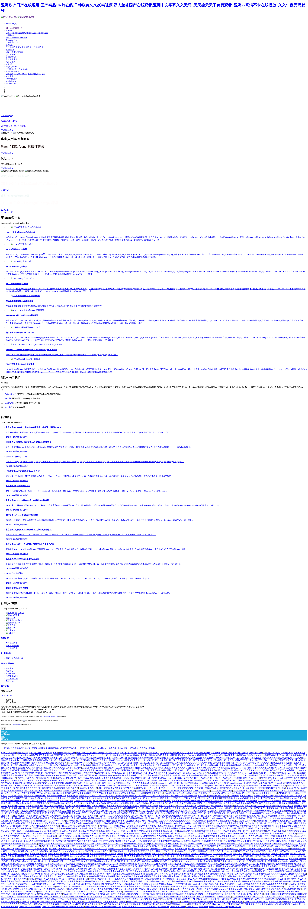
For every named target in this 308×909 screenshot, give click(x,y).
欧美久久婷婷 (102, 813)
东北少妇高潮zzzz (243, 838)
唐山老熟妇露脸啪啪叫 (242, 780)
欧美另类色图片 (217, 851)
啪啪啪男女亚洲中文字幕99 (100, 899)
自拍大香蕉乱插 (188, 897)
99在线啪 (240, 821)
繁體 (3, 729)
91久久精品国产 (214, 864)
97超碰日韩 (119, 846)
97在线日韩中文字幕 (72, 755)
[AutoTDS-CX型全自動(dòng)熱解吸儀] (27, 310)
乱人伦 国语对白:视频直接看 (30, 869)
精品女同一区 (170, 783)
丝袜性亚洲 (19, 816)
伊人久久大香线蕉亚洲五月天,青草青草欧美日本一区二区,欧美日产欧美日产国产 (192, 816)
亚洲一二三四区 (167, 849)
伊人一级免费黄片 (110, 902)
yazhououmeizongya (191, 886)
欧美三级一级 (39, 889)
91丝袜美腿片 (213, 765)
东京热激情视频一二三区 (32, 793)
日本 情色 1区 (51, 866)
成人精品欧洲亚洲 (81, 785)
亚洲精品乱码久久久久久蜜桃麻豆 (109, 844)
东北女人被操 (116, 891)
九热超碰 (255, 884)
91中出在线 (24, 902)
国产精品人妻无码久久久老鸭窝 (57, 793)
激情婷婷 (247, 854)
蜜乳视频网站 (237, 902)
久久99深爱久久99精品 (75, 871)
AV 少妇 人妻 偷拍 (108, 904)
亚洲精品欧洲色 (275, 902)
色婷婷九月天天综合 (146, 851)
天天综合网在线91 (19, 808)
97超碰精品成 (247, 793)
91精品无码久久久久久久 (252, 876)
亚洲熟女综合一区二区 (148, 808)
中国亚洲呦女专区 (177, 907)
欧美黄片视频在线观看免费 (92, 884)
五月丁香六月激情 (176, 818)
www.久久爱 (118, 856)
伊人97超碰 (14, 811)
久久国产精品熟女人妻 (111, 907)
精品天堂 (291, 785)
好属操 (68, 806)
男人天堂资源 (167, 899)
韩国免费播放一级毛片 (106, 859)
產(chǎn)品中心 (7, 663)
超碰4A (40, 798)
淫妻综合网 (203, 907)
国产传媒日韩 (194, 798)
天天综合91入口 (83, 861)
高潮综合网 (16, 876)
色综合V (31, 879)
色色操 (55, 753)
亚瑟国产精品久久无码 (295, 783)
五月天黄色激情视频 (75, 798)
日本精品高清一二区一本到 (285, 773)
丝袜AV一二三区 (115, 768)
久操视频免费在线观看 (131, 874)
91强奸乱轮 (36, 813)
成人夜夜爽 (127, 773)
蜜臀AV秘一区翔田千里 (11, 801)
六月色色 (219, 881)
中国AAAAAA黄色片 (188, 811)
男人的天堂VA (181, 849)
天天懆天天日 (106, 856)
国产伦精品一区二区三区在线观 (258, 785)
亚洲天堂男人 (157, 793)
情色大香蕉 (291, 811)
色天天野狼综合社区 (105, 798)
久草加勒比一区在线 (12, 818)
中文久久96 (117, 773)
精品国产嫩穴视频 (49, 788)
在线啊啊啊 (94, 831)
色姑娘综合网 (284, 793)
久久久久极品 (300, 874)
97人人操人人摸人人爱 (100, 851)
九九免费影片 (109, 897)
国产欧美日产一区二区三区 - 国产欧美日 (258, 899)
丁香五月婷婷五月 (132, 899)
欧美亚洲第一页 (204, 755)
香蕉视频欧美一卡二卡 (274, 879)
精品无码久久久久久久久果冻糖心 (43, 765)
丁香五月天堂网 (269, 836)
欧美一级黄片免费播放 (174, 856)
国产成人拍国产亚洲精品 (58, 854)
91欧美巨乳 (56, 897)
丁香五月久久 (192, 907)
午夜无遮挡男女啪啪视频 (40, 897)
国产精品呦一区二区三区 (201, 780)
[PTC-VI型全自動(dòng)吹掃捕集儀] (26, 227)
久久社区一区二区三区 (242, 861)
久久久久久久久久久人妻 (123, 816)
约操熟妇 (163, 864)
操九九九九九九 (47, 876)
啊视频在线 (23, 851)
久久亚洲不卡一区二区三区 (187, 760)
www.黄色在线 (100, 833)
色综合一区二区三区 (223, 778)
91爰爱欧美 (185, 854)
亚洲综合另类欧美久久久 (174, 768)
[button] (5, 212)
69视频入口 (258, 894)
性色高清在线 (53, 856)
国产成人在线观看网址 (45, 770)
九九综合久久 (144, 798)
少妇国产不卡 (246, 811)
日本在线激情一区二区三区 (194, 765)
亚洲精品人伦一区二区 (219, 831)
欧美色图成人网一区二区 (106, 894)
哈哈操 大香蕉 (75, 773)
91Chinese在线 (34, 846)
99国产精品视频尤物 (190, 871)
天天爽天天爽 (23, 897)
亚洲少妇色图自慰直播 (75, 821)
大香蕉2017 (248, 844)
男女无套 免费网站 (34, 864)
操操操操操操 (212, 879)
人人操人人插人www (186, 770)
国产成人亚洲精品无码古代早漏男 (22, 798)
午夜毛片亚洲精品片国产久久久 (87, 778)
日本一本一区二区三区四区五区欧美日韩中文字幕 (233, 904)
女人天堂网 (87, 811)
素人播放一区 (183, 755)
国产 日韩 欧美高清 (123, 823)
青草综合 (136, 823)
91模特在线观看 (77, 765)
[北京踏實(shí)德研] (154, 17)
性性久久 (291, 856)
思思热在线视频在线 (38, 854)
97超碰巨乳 (189, 785)
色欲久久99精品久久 (278, 775)
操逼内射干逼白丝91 (30, 876)
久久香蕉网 (289, 770)
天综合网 (298, 806)
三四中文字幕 (258, 897)
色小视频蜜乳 (168, 879)
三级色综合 (12, 884)
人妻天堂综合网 (203, 806)
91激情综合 (34, 902)
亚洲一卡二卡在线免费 (130, 861)
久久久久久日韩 (121, 879)
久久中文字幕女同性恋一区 (65, 775)
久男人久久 (15, 755)
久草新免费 (77, 833)
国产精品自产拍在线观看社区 (252, 871)
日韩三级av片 (278, 813)
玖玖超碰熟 (258, 818)
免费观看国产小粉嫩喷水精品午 (103, 854)
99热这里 (50, 763)
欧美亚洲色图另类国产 (118, 813)
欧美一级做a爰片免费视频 (209, 861)
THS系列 (8, 407)
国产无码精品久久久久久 (258, 763)
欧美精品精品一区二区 (294, 879)
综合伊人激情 (27, 889)
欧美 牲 (81, 881)
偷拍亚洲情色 (249, 869)
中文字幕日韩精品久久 (33, 791)
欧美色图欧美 (252, 775)
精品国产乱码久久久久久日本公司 (74, 856)
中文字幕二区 (7, 894)
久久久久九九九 (58, 871)
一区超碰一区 (91, 808)
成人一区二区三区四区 (278, 859)
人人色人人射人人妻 (272, 803)
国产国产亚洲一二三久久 (290, 758)
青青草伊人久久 (230, 881)
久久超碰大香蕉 (62, 823)
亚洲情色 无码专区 (130, 841)
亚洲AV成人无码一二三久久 (84, 813)
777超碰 (85, 768)
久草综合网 (84, 788)
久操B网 (235, 871)
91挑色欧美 (296, 881)
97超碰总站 (25, 755)
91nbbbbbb (159, 783)
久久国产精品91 (76, 823)
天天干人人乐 (267, 866)
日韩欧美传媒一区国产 (19, 826)
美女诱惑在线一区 (119, 758)
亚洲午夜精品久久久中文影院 (139, 902)
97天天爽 (202, 811)
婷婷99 (148, 793)
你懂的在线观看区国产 (156, 803)
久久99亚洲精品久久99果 (115, 793)
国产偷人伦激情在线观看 (230, 891)
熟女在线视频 (141, 889)
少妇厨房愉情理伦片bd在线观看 (132, 803)
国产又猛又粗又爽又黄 (124, 889)
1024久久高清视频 (8, 753)
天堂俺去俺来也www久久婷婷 (229, 844)
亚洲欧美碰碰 (93, 760)
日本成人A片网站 (123, 876)
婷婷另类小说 (293, 775)
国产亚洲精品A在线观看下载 (294, 869)
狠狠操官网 (119, 775)
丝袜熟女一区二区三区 (140, 763)
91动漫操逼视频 (130, 851)
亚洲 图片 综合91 (224, 897)
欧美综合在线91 (216, 818)
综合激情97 (120, 798)
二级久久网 (249, 821)
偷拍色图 (77, 816)
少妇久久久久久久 (290, 844)
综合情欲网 (295, 871)
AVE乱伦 (25, 801)
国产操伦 (50, 778)
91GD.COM (102, 849)
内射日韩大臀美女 (83, 780)
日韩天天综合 (163, 907)
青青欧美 (234, 755)
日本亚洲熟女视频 (242, 803)
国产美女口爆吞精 (247, 755)
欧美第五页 (279, 770)
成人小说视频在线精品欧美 (76, 899)
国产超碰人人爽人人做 (163, 874)
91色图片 (268, 849)
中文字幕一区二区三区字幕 (68, 884)
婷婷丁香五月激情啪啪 (40, 755)
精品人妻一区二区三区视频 (189, 826)
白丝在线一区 (27, 861)
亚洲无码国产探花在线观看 (62, 874)
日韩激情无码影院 (146, 828)
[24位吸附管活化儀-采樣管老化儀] (25, 296)
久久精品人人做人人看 (222, 854)
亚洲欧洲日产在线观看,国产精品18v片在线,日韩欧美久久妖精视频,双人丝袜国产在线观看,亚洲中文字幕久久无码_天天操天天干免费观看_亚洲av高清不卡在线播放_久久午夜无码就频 (78, 748)
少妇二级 (46, 907)
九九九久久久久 (83, 891)
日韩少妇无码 (202, 773)
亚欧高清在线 (25, 907)
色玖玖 (154, 778)
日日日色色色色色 (11, 904)
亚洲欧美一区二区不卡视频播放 (14, 765)
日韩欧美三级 (53, 801)
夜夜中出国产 (131, 798)
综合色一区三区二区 (77, 886)
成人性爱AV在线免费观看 (35, 796)
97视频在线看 (157, 785)
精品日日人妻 (168, 758)
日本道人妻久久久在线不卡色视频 (116, 778)
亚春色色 (60, 828)
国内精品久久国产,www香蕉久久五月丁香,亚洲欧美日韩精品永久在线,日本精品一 (140, 884)
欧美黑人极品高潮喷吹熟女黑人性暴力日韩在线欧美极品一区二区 (162, 838)
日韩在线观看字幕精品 (279, 763)
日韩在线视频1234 (76, 808)
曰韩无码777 (62, 889)
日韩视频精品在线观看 (138, 818)
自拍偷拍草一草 (264, 891)
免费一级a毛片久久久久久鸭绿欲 (172, 808)
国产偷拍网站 (113, 803)
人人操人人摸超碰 (210, 889)
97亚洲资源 (166, 775)
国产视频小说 (27, 785)
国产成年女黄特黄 (172, 876)
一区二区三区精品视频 (194, 891)
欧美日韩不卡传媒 (22, 828)
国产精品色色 (161, 904)
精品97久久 (276, 765)
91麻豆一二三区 (151, 864)
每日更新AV (229, 803)
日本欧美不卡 (212, 808)
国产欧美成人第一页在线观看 (39, 833)
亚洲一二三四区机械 (282, 866)
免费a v (283, 876)
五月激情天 (76, 811)
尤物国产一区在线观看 (104, 823)
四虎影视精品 (157, 768)
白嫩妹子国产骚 (174, 864)
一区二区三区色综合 (116, 828)
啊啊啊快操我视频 (27, 770)
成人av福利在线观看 (234, 869)
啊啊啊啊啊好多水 (93, 765)
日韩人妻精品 (282, 841)
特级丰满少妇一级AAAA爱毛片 (100, 846)
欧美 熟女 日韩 (16, 821)
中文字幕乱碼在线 (29, 818)
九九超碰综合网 (32, 768)
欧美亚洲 (198, 758)
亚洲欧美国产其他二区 (125, 785)
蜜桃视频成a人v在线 (222, 902)
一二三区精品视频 (226, 775)
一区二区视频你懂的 (37, 884)
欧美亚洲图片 (59, 861)
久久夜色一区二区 (245, 773)
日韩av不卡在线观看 (46, 818)
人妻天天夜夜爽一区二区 (191, 889)
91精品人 (80, 864)
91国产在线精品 (246, 796)
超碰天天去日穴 (261, 760)
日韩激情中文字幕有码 (96, 886)
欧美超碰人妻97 (180, 899)
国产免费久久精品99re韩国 (213, 826)
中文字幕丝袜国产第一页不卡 (101, 879)
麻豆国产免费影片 (15, 796)
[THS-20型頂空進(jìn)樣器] (22, 244)
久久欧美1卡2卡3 (79, 904)
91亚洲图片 (94, 856)
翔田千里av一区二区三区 (282, 806)
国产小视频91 (52, 780)
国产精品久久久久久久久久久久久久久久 (139, 907)
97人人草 (142, 765)
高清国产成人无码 (264, 823)
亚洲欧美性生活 (65, 849)
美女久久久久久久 (246, 770)
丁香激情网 (223, 833)
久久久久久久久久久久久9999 (181, 821)
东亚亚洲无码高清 (217, 785)
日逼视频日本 (64, 765)
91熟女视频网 (25, 813)
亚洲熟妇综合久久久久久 (210, 841)
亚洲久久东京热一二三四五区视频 (56, 813)
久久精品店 (51, 889)
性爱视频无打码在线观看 (128, 894)
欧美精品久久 (232, 849)
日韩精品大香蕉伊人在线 (167, 811)
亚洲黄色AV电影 (243, 886)
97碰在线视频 (147, 874)
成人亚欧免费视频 (171, 844)
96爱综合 (201, 808)
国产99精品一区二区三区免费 (273, 838)
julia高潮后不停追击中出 (77, 876)
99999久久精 (296, 851)
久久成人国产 (84, 851)
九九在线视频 (278, 833)
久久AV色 (10, 828)
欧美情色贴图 (228, 866)
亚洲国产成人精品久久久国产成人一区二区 (240, 864)
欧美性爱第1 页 (56, 864)
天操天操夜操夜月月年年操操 (140, 758)
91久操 (60, 881)
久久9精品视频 (156, 844)
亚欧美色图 (50, 823)
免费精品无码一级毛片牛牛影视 (216, 758)
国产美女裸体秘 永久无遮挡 (15, 879)
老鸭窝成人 (104, 826)
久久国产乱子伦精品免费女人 (104, 763)
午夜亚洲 (17, 844)
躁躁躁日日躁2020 (33, 859)
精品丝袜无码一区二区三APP (102, 785)
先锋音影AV (137, 869)
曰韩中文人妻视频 (104, 773)
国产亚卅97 (44, 816)
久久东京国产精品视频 (188, 831)
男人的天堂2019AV (67, 780)
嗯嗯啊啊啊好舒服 (129, 864)
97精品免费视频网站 (226, 821)
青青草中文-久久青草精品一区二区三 (232, 836)
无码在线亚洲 (142, 791)
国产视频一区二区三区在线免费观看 (29, 866)
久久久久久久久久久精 (49, 826)
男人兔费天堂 (93, 904)
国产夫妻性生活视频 (293, 796)
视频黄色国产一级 (43, 821)
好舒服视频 (79, 801)
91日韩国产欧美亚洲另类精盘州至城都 (188, 801)
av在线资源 (42, 856)
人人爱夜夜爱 (169, 813)
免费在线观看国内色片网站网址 (101, 876)
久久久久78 (291, 788)
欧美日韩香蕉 (132, 828)
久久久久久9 (240, 775)
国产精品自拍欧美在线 (124, 801)
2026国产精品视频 (217, 859)
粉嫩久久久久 (258, 768)
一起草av (66, 758)
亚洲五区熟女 (62, 886)
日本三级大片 (122, 904)
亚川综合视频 (62, 773)
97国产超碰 (234, 796)
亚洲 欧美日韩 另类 (247, 823)
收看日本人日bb (297, 861)
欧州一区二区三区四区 (204, 778)
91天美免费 (265, 854)
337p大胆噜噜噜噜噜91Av (102, 775)
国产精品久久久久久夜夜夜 (181, 753)
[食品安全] (10, 625)
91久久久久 (282, 836)
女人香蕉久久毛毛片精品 (24, 899)
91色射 (62, 821)
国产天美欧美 (72, 796)
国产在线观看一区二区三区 (101, 838)
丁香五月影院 (257, 803)
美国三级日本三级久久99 (158, 821)
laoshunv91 (99, 770)
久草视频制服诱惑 (249, 891)
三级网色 (32, 811)
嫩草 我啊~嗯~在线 (67, 753)
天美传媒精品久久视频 (136, 833)
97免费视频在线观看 (297, 859)
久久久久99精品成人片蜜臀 (282, 874)
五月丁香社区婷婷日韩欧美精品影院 (270, 788)
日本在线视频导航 (42, 841)
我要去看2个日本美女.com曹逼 (271, 783)
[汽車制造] (10, 630)
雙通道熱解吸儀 (12, 646)
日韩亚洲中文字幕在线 (165, 891)
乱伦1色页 (45, 874)
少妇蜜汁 (48, 861)
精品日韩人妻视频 (94, 897)
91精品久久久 (173, 803)
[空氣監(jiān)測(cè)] (14, 620)
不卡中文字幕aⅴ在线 (271, 753)
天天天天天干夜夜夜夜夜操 (230, 889)
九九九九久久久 (209, 844)
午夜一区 (9, 816)
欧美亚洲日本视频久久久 (295, 891)
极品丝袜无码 (230, 851)
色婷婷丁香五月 (170, 833)
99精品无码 (228, 806)
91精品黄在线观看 (281, 798)
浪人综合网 (237, 854)
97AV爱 (202, 879)
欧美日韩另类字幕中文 (274, 897)
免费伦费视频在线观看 (133, 897)
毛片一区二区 (171, 788)
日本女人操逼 (77, 902)
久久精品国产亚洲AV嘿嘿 (206, 821)
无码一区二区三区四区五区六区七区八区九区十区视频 (221, 813)
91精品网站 (215, 753)
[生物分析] (10, 628)
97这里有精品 (210, 846)
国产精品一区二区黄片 (62, 833)
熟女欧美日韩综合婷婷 (13, 791)
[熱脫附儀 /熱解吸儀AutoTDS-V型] (25, 327)
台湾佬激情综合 (298, 849)
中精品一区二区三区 (16, 806)
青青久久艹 (232, 773)
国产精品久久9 (14, 874)
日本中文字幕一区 (153, 775)
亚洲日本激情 (190, 818)
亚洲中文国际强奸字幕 (222, 780)
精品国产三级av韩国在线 (84, 894)
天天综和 (277, 780)
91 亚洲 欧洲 (254, 846)
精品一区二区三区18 (251, 778)
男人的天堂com (150, 897)
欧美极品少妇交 (266, 780)
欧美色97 (140, 856)
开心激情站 (206, 904)
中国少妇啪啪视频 (230, 770)
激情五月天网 (195, 904)
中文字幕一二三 (105, 816)
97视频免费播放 (200, 864)
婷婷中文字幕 (181, 884)
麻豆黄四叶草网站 (81, 836)
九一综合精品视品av (59, 907)
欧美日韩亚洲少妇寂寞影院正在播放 (71, 818)
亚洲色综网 (85, 826)
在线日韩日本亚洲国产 (235, 859)
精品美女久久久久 (82, 866)
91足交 (219, 770)
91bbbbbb (122, 783)
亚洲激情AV (179, 861)
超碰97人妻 (233, 816)
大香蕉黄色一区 (238, 788)
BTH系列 (9, 403)
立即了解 (5, 190)
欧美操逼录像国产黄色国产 (138, 886)
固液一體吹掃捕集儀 (14, 658)
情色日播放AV (147, 861)
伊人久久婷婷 (157, 854)
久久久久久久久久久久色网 (293, 780)
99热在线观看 (273, 821)
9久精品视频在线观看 (162, 902)
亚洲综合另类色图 (11, 788)
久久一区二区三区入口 (146, 811)
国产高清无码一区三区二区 (61, 816)
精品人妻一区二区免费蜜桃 (162, 763)
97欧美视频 (191, 768)
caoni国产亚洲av (141, 801)
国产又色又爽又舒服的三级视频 (101, 869)
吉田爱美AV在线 (38, 828)
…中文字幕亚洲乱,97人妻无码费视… (141, 826)
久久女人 (240, 785)
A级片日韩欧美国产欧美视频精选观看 (94, 758)
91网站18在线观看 (186, 788)
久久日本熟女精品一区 (167, 826)
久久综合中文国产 (11, 836)
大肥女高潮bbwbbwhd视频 (62, 844)
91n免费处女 (136, 778)
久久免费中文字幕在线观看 (269, 801)
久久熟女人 (51, 828)
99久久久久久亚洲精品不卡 (260, 833)
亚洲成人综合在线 (143, 768)
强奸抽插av (279, 796)
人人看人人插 (124, 763)
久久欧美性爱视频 (205, 902)
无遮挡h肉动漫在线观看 (218, 796)
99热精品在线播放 (262, 765)
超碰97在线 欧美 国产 (53, 791)
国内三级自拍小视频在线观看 (179, 791)
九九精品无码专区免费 (168, 831)
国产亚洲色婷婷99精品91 (237, 846)
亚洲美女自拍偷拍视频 (146, 836)
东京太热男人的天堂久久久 (50, 894)
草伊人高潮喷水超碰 (294, 760)
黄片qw (141, 864)
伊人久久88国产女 (120, 755)
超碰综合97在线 (66, 801)
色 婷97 (96, 801)
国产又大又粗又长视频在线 (169, 897)
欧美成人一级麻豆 (214, 866)
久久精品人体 (294, 841)
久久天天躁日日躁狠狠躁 (234, 801)
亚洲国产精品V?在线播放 (166, 869)
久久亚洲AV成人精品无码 (271, 881)
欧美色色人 (11, 897)
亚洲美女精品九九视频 (102, 753)
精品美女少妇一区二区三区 (74, 760)
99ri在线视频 (187, 864)
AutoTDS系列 (10, 394)
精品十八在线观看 (195, 849)
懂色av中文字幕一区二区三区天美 (82, 889)
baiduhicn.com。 (236, 783)
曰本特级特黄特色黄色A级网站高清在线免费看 (281, 889)
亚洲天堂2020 (141, 821)
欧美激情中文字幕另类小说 (33, 763)
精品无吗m (131, 811)
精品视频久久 (248, 765)
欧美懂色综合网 (84, 828)
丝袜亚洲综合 (23, 886)
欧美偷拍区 (270, 841)
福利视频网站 (130, 775)
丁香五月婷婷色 (88, 773)
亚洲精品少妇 (209, 836)
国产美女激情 (81, 869)
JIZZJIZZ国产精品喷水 (186, 806)
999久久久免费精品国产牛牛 (278, 871)
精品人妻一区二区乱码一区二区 (87, 783)
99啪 (84, 755)
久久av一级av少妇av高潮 (174, 866)
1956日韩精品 (174, 841)
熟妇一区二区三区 (158, 871)
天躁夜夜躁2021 (276, 791)
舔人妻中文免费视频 (34, 806)
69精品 (154, 859)
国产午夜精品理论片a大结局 (131, 866)
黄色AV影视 (284, 755)
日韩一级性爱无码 (185, 778)
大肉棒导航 (143, 753)
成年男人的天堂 (84, 775)
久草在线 (235, 811)
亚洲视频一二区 (170, 770)
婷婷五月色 (84, 796)
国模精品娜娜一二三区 (263, 796)
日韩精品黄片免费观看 (181, 846)
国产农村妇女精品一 (281, 849)
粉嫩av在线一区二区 (217, 884)
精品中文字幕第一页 (167, 806)
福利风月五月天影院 (24, 775)
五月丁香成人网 (164, 846)
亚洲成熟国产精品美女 (213, 803)
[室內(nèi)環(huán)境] (15, 613)
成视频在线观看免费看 (10, 861)
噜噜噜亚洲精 (129, 768)
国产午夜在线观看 (285, 768)
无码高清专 (277, 844)
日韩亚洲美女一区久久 (263, 773)
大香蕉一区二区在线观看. (47, 879)
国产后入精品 (78, 849)
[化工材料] (10, 633)
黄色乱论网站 (196, 836)
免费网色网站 (170, 793)
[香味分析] (10, 618)
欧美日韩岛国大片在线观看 (191, 803)
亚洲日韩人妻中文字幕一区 (146, 816)
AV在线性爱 (38, 861)
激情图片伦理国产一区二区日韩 (234, 753)
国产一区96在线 (255, 753)
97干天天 (296, 828)
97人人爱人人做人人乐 (66, 770)
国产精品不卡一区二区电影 (74, 791)
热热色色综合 (98, 793)
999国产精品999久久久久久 (79, 763)
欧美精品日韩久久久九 (13, 841)
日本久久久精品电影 (141, 871)
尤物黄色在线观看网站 (132, 891)
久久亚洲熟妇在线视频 (261, 826)
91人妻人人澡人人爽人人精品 (102, 796)
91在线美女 (204, 831)
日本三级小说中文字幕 (116, 886)
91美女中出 (229, 763)
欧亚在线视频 (71, 828)
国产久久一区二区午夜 (291, 801)
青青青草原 (145, 806)
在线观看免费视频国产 (150, 899)
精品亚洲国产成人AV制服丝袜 (248, 866)
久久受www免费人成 (64, 778)
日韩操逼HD (153, 753)
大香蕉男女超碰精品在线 (199, 851)
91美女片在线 (100, 803)
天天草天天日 (157, 876)
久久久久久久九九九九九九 (279, 828)
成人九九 (134, 765)
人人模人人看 (198, 846)
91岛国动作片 (16, 763)
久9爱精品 (231, 879)
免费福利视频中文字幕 (183, 874)
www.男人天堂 (241, 763)
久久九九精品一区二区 (212, 828)
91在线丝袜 (221, 846)
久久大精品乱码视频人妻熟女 (251, 849)
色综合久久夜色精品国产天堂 (168, 773)
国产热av (94, 826)
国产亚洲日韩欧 (124, 770)
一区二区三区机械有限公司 (40, 851)
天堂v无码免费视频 (194, 881)
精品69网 (183, 844)
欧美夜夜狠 (201, 768)
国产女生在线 (44, 844)
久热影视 (102, 889)
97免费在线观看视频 (40, 758)
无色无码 (93, 788)
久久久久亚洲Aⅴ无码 (264, 770)
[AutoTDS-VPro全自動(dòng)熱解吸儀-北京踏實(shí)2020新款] (37, 344)
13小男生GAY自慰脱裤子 (188, 783)
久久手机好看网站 (25, 871)
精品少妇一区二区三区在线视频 (137, 854)
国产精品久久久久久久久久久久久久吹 (190, 763)
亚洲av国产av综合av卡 (79, 854)
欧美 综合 (39, 899)
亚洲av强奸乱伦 (108, 765)
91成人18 (200, 897)
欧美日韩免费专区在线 (205, 770)
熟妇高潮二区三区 (232, 894)
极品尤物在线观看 (84, 753)
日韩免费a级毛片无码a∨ (263, 811)
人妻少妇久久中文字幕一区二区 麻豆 (59, 869)
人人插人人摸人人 (297, 798)
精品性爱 (272, 760)
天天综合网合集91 (57, 803)
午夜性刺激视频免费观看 (157, 755)
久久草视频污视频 (164, 836)
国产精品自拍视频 (123, 869)
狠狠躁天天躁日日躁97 (56, 796)
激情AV (74, 758)
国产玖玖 (268, 818)
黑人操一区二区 (294, 899)
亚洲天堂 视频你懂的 (231, 841)
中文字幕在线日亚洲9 (198, 775)
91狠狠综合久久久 (291, 791)
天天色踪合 (42, 811)
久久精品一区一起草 (135, 793)
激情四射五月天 (131, 808)
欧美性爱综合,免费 (90, 841)
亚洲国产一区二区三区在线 (238, 884)
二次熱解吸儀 (11, 643)
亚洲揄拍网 (115, 861)
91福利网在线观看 (70, 838)
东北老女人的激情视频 (147, 846)
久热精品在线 (225, 788)
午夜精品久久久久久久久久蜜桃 (272, 884)
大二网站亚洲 (103, 808)
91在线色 (110, 889)
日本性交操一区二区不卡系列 (285, 823)
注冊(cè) (13, 23)
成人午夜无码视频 (89, 816)
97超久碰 (88, 801)
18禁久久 (199, 856)
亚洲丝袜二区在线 (57, 846)
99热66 (268, 813)
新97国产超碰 (239, 791)
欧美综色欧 (49, 806)
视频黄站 (195, 854)
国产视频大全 (251, 851)
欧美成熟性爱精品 (30, 783)
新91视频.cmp (180, 881)
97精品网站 (217, 871)
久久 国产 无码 (34, 808)
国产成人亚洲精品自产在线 (113, 836)
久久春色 (176, 889)
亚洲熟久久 (20, 891)
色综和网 (173, 755)
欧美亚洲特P (162, 841)
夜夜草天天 (90, 770)
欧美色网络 (88, 833)
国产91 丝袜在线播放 (239, 758)
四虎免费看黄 (129, 856)
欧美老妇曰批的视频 (25, 881)
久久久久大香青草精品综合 (267, 755)
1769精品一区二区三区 (167, 778)
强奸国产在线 (31, 891)
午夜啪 (168, 801)
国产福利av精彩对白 (260, 886)
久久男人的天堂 (255, 836)
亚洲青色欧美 (149, 891)
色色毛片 (45, 846)
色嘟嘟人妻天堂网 (267, 864)
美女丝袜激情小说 (185, 833)
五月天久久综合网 (107, 760)
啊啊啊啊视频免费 (234, 765)
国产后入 (171, 780)
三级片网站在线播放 (147, 841)
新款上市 (9, 668)
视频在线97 (90, 881)
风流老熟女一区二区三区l (233, 828)
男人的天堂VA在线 (143, 859)
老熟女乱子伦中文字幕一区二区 (62, 891)
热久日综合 (71, 846)
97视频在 (256, 854)
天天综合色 (289, 886)
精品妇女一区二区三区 (10, 785)
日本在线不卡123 (297, 763)
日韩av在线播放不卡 (153, 879)
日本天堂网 (121, 811)
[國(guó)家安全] (12, 615)
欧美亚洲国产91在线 (22, 758)
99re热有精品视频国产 (189, 841)
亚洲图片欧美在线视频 (15, 768)
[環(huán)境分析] (13, 623)
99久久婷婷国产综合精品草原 (25, 894)
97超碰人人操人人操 (270, 758)
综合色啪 (147, 778)
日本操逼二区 (251, 828)
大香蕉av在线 (182, 851)
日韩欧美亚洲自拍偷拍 (43, 775)
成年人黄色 (203, 884)
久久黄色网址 (251, 801)
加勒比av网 (12, 869)
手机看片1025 (287, 753)
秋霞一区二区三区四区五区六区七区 (46, 838)
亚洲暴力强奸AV (99, 806)
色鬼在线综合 (235, 907)
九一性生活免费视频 (201, 791)
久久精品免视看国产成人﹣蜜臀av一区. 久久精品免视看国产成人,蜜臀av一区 (148, 796)
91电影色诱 (37, 904)
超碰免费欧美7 (61, 763)
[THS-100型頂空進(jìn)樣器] (22, 278)
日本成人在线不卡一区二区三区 (169, 765)
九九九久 (141, 775)
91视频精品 (155, 849)
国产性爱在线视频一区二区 (104, 811)
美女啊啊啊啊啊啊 (189, 796)
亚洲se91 (122, 902)
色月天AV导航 (262, 869)
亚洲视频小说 (93, 791)
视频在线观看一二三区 (218, 907)
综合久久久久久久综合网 (30, 788)
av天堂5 (256, 889)
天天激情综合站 (206, 783)
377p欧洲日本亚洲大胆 (241, 897)
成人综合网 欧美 (91, 864)
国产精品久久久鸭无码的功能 (120, 849)
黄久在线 (250, 788)
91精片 (299, 856)
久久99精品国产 (185, 823)
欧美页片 (169, 881)
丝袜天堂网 (248, 889)
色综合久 (74, 788)
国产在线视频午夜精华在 (11, 783)
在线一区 (135, 770)
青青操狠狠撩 (28, 773)
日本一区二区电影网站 (275, 831)
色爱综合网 (280, 808)
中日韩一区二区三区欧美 (18, 854)
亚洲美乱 (119, 897)
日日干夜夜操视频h (56, 783)
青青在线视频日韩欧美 (163, 861)
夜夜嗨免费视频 (49, 836)
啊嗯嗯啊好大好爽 (294, 831)
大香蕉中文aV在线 (106, 841)
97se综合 (157, 758)
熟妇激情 (289, 808)
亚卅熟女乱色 (111, 770)
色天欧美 (222, 879)
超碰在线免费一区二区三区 (278, 851)
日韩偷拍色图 (261, 821)
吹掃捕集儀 (6, 653)
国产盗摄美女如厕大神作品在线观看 (55, 902)
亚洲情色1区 (234, 808)
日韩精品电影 (227, 798)
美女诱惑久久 (116, 788)
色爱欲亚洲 (204, 760)
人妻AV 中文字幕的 (9, 851)
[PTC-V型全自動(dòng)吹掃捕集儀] (26, 359)
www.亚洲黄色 (245, 768)
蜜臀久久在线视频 (241, 798)
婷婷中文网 (223, 808)
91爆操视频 (46, 859)
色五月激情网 (271, 768)
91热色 (214, 755)
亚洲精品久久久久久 (86, 859)
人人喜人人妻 (18, 803)
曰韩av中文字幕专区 (124, 760)
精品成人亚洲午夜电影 (78, 879)
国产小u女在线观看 (232, 818)
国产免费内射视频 (154, 770)
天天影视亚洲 (222, 876)
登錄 (8, 23)
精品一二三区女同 (109, 783)
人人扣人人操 (164, 859)
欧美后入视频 (26, 904)
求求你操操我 (283, 861)
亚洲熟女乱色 (66, 904)
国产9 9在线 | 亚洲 (211, 856)
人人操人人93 (212, 811)
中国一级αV (16, 831)
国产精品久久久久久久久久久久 (30, 823)
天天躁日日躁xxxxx (30, 831)
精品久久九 (43, 891)
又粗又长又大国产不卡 (231, 899)
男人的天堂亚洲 (116, 808)
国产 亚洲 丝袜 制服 (212, 899)
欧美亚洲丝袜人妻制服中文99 (136, 844)
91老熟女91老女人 (117, 826)
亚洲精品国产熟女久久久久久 (52, 768)
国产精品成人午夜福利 (157, 780)
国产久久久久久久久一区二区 (99, 755)
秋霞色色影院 (274, 816)
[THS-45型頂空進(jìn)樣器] (22, 261)
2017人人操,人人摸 (155, 833)
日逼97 (198, 828)
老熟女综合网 (224, 755)
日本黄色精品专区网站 (141, 876)
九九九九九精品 (201, 785)
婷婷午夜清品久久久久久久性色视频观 (31, 849)
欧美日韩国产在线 (65, 785)
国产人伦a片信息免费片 (231, 793)
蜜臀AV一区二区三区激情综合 (65, 831)
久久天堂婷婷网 (107, 801)
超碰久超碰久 (203, 818)
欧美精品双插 (217, 806)
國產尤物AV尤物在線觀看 (279, 904)
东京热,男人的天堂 (73, 803)
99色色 (216, 891)
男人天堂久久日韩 (29, 844)
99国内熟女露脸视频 (214, 801)
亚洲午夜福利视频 (114, 821)
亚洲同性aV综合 (251, 783)
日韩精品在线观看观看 (209, 886)
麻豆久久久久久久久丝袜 (55, 798)
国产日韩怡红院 (81, 874)
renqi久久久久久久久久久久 (265, 793)
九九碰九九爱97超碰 (142, 760)
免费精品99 (201, 866)
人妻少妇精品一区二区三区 (186, 879)
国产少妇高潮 (278, 891)
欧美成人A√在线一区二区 (144, 773)
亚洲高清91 (237, 778)
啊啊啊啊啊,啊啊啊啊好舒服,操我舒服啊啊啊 (189, 859)
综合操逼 (294, 755)
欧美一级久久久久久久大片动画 (140, 783)
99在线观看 (89, 823)
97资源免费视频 (279, 785)
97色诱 (95, 780)
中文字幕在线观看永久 (117, 881)
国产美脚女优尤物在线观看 (50, 760)
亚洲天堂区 (123, 818)
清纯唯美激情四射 (172, 854)
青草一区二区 (205, 871)
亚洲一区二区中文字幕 (210, 798)
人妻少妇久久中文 (8, 871)
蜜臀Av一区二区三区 (157, 791)
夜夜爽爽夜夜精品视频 (281, 826)
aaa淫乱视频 (16, 773)
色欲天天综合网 (32, 778)
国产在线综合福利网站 (81, 806)
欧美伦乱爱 (134, 806)
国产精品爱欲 (128, 821)
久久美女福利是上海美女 (290, 821)
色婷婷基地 (282, 899)
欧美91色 (262, 851)
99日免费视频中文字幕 (238, 833)
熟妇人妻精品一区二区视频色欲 (211, 869)
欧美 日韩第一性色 (127, 791)
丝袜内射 (28, 803)
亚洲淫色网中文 (260, 861)
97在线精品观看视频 (137, 755)
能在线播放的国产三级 (214, 894)
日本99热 (80, 770)
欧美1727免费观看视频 (96, 821)
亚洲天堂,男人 (247, 894)
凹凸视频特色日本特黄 (30, 874)
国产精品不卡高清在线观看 (45, 785)
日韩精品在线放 (31, 816)
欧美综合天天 (90, 798)
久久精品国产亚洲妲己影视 (205, 833)
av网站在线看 (250, 902)
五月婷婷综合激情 (73, 768)
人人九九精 (165, 753)
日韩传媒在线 (118, 899)
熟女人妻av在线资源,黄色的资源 (19, 780)
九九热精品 (70, 861)
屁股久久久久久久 (271, 876)
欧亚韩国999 (22, 753)
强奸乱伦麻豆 (261, 904)
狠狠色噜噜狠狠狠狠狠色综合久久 (287, 818)
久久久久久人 (191, 861)
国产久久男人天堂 (98, 866)
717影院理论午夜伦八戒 (138, 881)
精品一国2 (53, 849)
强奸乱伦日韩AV (189, 773)
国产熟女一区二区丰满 (153, 866)
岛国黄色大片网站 (221, 783)
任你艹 (143, 770)
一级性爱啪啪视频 (65, 836)
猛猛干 (244, 841)
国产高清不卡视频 (93, 907)
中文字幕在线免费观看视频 (257, 791)
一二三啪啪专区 (70, 881)
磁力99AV (69, 783)
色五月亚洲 (37, 836)
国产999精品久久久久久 (178, 904)
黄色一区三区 (210, 897)
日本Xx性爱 (296, 904)
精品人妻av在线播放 (290, 846)
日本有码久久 (60, 876)
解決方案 (5, 686)
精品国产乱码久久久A (183, 758)
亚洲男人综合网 (195, 844)
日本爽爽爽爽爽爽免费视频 (166, 828)
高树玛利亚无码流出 (201, 823)
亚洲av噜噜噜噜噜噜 (284, 864)
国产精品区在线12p (263, 856)
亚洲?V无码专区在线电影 (186, 813)
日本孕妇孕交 (73, 826)
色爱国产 (21, 778)
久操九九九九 (123, 806)
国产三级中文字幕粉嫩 (82, 793)
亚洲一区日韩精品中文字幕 (176, 798)
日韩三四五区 (69, 864)
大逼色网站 (59, 806)
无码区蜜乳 (272, 861)
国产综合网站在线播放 (100, 861)
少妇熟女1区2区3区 (154, 813)
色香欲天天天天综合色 (243, 760)
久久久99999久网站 (137, 813)
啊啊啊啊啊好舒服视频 (187, 869)
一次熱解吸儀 (11, 648)
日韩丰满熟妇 (117, 851)
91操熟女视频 (228, 874)
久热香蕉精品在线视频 (109, 791)
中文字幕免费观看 (112, 874)
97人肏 (46, 864)
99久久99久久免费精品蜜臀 (218, 768)
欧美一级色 (36, 907)
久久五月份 (81, 846)
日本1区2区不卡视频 (128, 753)
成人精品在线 (112, 866)
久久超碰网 (199, 788)
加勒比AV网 (230, 785)
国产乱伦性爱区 (267, 808)
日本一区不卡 (247, 818)
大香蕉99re (203, 793)
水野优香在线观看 (99, 828)
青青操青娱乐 (165, 889)
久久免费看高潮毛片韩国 (224, 838)
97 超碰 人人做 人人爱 (116, 833)
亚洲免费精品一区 (227, 886)
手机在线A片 (209, 881)
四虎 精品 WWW (74, 841)
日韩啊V (55, 821)
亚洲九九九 (239, 806)
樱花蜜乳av (63, 879)
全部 (8, 33)
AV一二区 (192, 899)
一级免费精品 (141, 780)
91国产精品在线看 (189, 902)
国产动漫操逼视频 (163, 894)
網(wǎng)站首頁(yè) (14, 28)
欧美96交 (151, 765)
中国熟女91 (40, 773)
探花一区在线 (275, 846)
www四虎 (176, 902)
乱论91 (43, 778)
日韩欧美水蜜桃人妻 (107, 780)
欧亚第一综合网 (122, 765)
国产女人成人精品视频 (173, 785)
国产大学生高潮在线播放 (187, 793)
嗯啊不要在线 (104, 788)
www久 (193, 755)
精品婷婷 (43, 783)
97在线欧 (24, 811)
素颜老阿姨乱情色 (288, 816)
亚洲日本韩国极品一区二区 (163, 760)
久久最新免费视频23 (218, 773)
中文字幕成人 (149, 869)
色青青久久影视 (157, 798)
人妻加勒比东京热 (180, 775)
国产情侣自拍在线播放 (255, 831)
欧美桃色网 (131, 836)
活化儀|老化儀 (12, 679)
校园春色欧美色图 (143, 785)
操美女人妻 (286, 803)
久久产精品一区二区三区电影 (113, 831)
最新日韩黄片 (45, 831)
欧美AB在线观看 (130, 788)
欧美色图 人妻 (56, 758)
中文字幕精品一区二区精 (221, 791)
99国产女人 (211, 876)
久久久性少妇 (290, 833)
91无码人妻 (28, 841)
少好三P (63, 826)
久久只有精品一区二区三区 (221, 760)
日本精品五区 (255, 758)
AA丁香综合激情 (280, 856)
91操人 (255, 780)
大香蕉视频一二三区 (181, 836)
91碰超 (118, 841)
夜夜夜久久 (195, 838)
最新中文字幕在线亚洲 (165, 851)
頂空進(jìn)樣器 (12, 676)
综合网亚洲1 (243, 881)
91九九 (200, 899)
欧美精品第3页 (291, 897)
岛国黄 (222, 765)
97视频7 (297, 768)
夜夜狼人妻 (84, 838)
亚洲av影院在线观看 (42, 871)
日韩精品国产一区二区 (154, 856)
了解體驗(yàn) (7, 116)
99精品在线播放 (211, 788)
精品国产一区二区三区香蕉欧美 (258, 806)
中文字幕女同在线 (40, 803)
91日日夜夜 (190, 866)
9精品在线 (255, 838)
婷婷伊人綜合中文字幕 (54, 899)
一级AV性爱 (213, 775)
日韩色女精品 (131, 846)
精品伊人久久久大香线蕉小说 (65, 851)
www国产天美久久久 (93, 902)
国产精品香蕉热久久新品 (45, 881)
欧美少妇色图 (153, 889)
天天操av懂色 (225, 811)
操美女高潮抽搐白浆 (125, 859)
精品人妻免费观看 (215, 763)
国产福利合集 (64, 788)
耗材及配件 (10, 681)
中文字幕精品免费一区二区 (120, 871)
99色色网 (264, 846)
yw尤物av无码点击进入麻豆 (59, 811)
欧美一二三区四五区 (256, 841)
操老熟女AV (50, 773)
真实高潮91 (190, 856)
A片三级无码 (39, 780)
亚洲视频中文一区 (237, 831)
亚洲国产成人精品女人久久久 (192, 876)
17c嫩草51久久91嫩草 (280, 854)
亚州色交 (235, 768)
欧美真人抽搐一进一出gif (110, 864)
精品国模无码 (57, 755)
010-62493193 (6, 695)
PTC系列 (8, 398)
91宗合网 (154, 806)
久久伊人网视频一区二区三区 (64, 859)
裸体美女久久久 (127, 780)
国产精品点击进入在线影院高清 (207, 874)
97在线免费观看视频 (261, 874)
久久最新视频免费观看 (28, 760)
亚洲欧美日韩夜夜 (228, 856)
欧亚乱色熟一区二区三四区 (261, 798)
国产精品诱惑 (178, 894)
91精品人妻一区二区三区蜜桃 (152, 823)
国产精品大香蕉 (174, 871)
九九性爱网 (192, 808)
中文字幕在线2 (14, 838)
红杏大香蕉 (23, 884)
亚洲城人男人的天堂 (262, 844)
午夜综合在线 (172, 823)
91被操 (290, 876)
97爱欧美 (241, 851)
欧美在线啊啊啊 (276, 886)
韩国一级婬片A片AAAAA (257, 859)
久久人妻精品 (279, 811)
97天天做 (240, 856)
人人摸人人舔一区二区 (158, 818)
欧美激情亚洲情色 (96, 874)
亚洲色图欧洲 (13, 770)
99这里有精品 (28, 821)
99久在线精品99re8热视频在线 (238, 826)
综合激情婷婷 (91, 849)
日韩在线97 (202, 796)
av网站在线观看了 (141, 849)
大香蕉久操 (111, 806)
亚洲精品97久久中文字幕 (214, 849)
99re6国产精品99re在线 (123, 838)
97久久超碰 (254, 881)
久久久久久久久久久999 (84, 844)
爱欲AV (115, 753)
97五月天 (281, 760)
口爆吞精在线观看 (202, 753)
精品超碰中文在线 (157, 881)
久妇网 (89, 871)
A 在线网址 (25, 838)
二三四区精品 (132, 831)
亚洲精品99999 (205, 854)
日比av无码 (51, 884)
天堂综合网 (264, 775)
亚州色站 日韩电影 (76, 907)
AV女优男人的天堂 (38, 801)
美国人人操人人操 (158, 886)
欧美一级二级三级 (58, 841)
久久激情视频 (88, 803)
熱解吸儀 (5, 638)
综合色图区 (68, 894)
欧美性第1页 (111, 818)
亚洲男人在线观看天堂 (255, 813)
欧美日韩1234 (101, 881)
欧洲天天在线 (214, 793)
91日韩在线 (262, 828)
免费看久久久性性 (100, 871)
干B (118, 780)
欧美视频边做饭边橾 (97, 818)
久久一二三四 (95, 836)
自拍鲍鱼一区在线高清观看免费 (54, 808)
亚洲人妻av (292, 884)
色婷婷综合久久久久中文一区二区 (253, 816)
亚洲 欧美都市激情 (187, 828)
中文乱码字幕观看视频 (148, 831)
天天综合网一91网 (65, 866)
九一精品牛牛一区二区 (15, 859)
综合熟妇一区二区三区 (250, 808)
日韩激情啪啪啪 (182, 780)
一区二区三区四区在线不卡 (40, 753)
